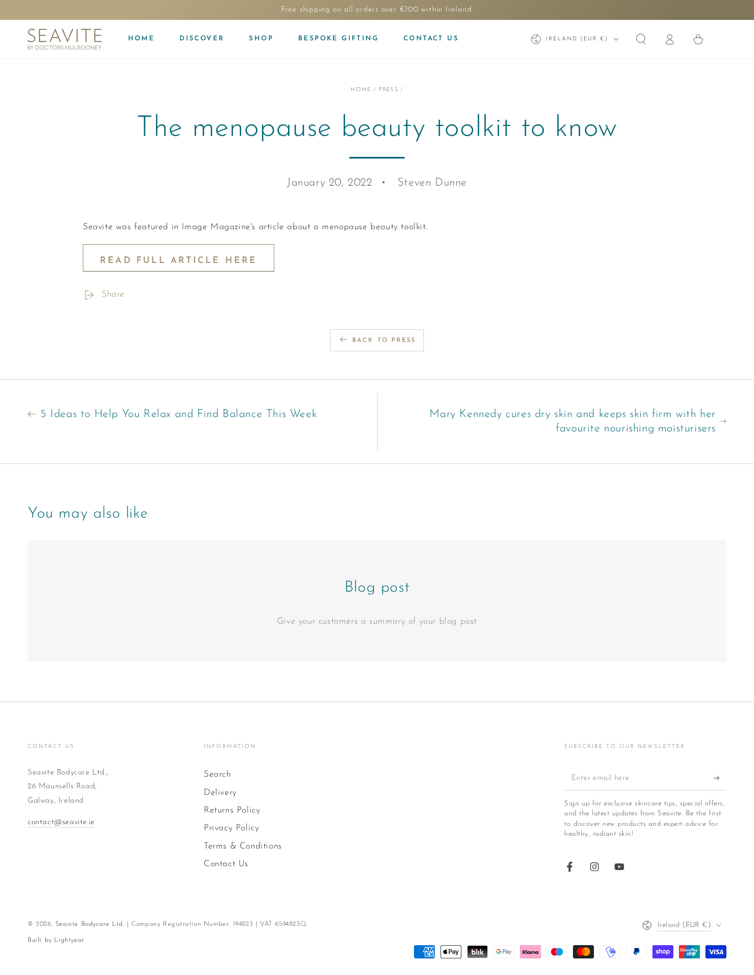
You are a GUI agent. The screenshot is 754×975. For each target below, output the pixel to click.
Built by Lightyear (56, 940)
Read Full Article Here (178, 260)
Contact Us (226, 864)
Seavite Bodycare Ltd (89, 924)
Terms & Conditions (243, 846)
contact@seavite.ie (61, 822)
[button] (640, 39)
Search (217, 774)
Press (389, 90)
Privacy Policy (231, 828)
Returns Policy (232, 810)
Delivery (220, 792)
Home (361, 90)
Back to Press (384, 341)
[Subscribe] (720, 778)
